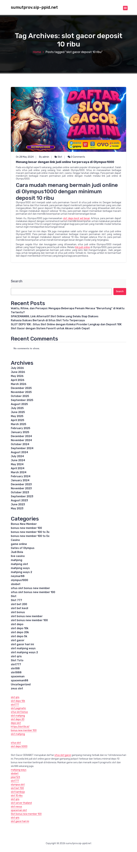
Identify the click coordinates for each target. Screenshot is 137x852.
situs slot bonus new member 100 (33, 592)
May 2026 (17, 376)
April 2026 (17, 380)
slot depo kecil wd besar (76, 218)
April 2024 (17, 468)
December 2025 (21, 388)
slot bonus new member (27, 616)
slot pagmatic (18, 708)
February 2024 (20, 476)
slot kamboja (18, 791)
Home (37, 52)
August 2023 (19, 500)
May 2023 (17, 508)
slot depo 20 (17, 719)
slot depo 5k (19, 636)
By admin (44, 156)
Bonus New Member (24, 524)
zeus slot (17, 688)
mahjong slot (19, 564)
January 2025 (20, 432)
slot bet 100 (17, 788)
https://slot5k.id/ (20, 726)
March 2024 (18, 472)
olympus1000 (19, 580)
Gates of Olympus (22, 548)
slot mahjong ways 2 (24, 652)
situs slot (16, 742)
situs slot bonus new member (30, 588)
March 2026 (18, 384)
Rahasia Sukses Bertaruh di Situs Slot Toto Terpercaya (48, 320)
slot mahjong (18, 715)
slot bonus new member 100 (29, 620)
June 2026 (18, 372)
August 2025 (19, 404)
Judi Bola (17, 552)
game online (19, 544)
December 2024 (21, 436)
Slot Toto (17, 660)
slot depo (17, 624)
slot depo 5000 (19, 746)
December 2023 (21, 484)
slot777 (16, 664)
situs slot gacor (62, 755)
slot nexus (16, 806)
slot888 (16, 672)
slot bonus (18, 612)
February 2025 (20, 428)
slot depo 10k (19, 628)
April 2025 (17, 420)
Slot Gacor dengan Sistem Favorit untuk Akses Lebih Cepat (50, 328)
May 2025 (17, 416)
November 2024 (21, 440)
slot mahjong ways (23, 648)
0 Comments (77, 156)
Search (16, 281)
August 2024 (19, 452)
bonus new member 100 (26, 528)
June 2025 (18, 412)
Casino (15, 540)
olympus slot (18, 784)
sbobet (15, 584)
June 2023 (18, 504)
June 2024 (18, 460)
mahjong (16, 560)
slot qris (16, 656)
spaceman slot (19, 810)
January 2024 (20, 480)
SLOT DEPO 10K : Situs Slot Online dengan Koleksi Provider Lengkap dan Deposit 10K (66, 324)
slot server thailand (21, 803)
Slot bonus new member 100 (26, 814)
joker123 (15, 777)
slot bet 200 (19, 604)
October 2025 (20, 396)
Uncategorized (21, 684)
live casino (18, 556)
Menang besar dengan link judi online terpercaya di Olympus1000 (65, 162)
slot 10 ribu (17, 795)
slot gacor (17, 640)
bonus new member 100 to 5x (30, 536)
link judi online (82, 247)
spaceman (18, 676)
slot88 (15, 668)
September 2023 (22, 496)
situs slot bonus (19, 712)
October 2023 (20, 492)
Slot (60, 156)
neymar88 (18, 576)
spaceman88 (19, 680)
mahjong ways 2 (21, 572)
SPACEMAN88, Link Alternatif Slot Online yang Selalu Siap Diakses (54, 316)
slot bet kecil (19, 608)
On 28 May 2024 (25, 156)
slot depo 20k (20, 632)
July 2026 (17, 368)
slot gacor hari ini (22, 644)
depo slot (16, 723)
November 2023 (21, 488)
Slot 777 (16, 600)
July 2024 (17, 456)
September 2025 (22, 400)
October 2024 (20, 444)
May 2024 (17, 464)
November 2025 (21, 392)
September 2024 (22, 448)
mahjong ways (20, 568)
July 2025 (17, 408)
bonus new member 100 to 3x (30, 532)
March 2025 (18, 424)
